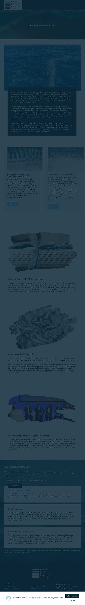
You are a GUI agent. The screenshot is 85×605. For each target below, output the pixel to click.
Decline (72, 600)
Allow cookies (72, 596)
